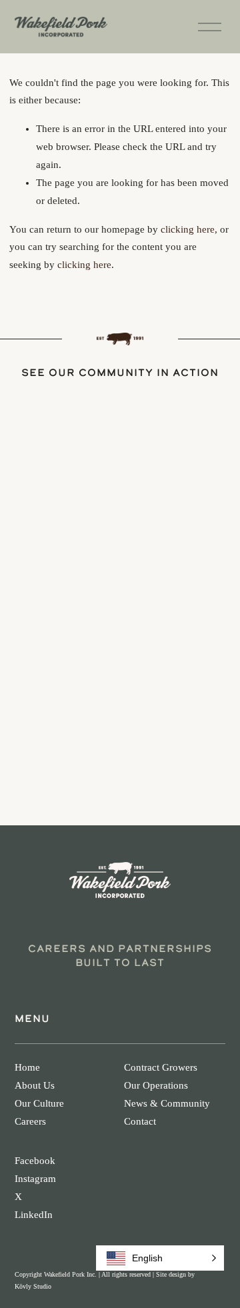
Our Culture (39, 1103)
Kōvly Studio (33, 1286)
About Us (35, 1085)
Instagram (35, 1178)
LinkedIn (34, 1214)
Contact (140, 1121)
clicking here (188, 229)
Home (27, 1067)
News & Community (167, 1103)
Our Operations (156, 1085)
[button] (160, 1258)
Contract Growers (160, 1067)
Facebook (35, 1160)
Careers (30, 1121)
